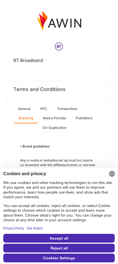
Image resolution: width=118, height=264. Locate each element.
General (24, 109)
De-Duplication (54, 128)
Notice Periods (54, 118)
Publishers (84, 118)
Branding (26, 118)
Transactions (67, 109)
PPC (43, 109)
